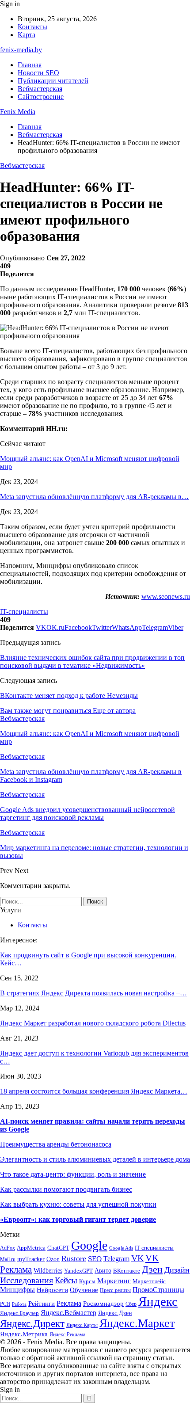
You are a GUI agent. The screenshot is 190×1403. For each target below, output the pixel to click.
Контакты (32, 26)
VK (137, 1258)
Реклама (69, 1303)
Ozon (53, 1259)
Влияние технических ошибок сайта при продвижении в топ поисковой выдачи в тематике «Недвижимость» (92, 661)
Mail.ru (7, 1259)
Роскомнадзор (103, 1303)
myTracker (31, 1259)
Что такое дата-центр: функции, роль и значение (73, 1174)
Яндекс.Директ (32, 1323)
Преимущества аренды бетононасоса (55, 1144)
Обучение (84, 1289)
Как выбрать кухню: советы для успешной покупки (78, 1204)
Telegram (116, 1258)
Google (89, 1245)
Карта (26, 34)
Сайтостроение (41, 96)
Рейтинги (41, 1303)
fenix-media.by (21, 49)
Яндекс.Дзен (115, 1313)
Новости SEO (38, 72)
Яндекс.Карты (82, 1325)
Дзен (152, 1269)
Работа (19, 1304)
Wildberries (48, 1270)
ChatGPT (58, 1247)
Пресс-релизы (115, 1290)
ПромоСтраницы (158, 1289)
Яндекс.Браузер (19, 1313)
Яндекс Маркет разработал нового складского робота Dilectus (93, 1023)
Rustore (73, 1258)
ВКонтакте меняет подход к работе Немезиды (69, 695)
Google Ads (121, 1248)
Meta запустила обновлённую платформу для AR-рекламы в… (94, 496)
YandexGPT (78, 1271)
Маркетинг (114, 1281)
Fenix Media (17, 111)
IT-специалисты (24, 611)
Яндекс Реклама (67, 1335)
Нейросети (52, 1289)
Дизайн (177, 1270)
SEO (95, 1258)
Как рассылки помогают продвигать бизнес (66, 1189)
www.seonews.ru (165, 596)
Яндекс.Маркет (137, 1323)
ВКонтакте (126, 1270)
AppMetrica (31, 1248)
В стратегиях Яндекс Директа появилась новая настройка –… (93, 993)
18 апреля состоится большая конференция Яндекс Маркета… (93, 1091)
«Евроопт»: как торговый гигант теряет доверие (78, 1219)
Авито (103, 1270)
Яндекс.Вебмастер (68, 1312)
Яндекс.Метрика (24, 1334)
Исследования (26, 1280)
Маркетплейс (149, 1281)
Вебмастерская (40, 88)
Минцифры (17, 1289)
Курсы (87, 1281)
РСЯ (5, 1304)
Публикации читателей (53, 80)
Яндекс (158, 1301)
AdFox (7, 1248)
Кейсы (66, 1280)
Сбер (131, 1304)
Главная (30, 65)
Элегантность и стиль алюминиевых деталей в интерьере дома (95, 1159)
